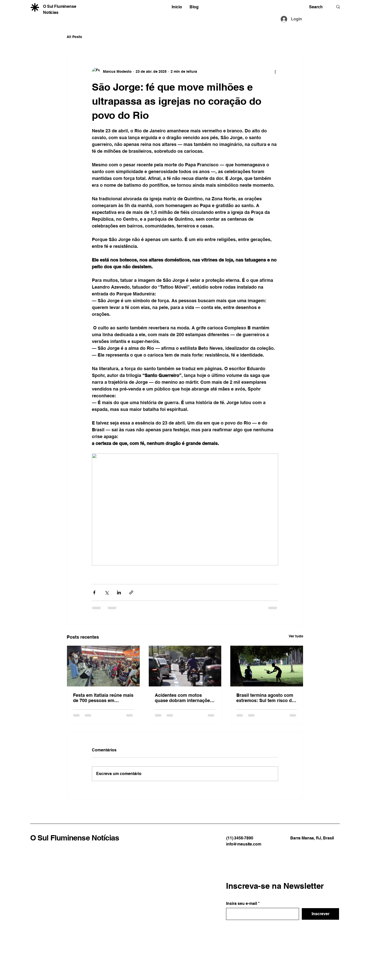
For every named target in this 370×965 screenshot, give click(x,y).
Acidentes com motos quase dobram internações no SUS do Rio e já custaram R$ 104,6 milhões (184, 697)
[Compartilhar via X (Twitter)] (106, 592)
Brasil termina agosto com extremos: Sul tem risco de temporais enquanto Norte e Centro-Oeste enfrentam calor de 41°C (266, 697)
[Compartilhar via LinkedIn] (119, 592)
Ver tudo (296, 636)
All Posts (74, 37)
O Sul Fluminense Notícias (74, 837)
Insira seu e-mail (241, 904)
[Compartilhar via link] (131, 592)
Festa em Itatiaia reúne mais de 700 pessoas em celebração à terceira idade (103, 697)
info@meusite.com (243, 844)
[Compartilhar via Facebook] (94, 592)
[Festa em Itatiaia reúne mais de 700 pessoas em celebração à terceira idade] (103, 666)
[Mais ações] (275, 71)
